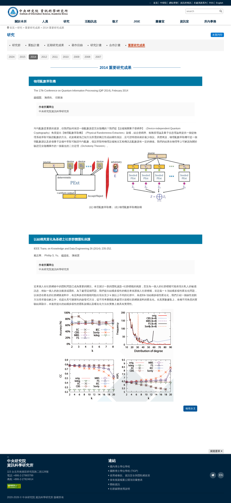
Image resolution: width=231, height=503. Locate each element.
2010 (66, 56)
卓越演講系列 (200, 3)
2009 (76, 56)
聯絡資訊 (114, 484)
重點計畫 (33, 45)
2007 (98, 56)
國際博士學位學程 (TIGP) (123, 471)
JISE (137, 21)
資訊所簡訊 (185, 3)
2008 (87, 56)
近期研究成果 (55, 45)
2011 (55, 56)
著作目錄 (77, 45)
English (219, 3)
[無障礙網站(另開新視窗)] (14, 487)
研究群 (16, 45)
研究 (66, 21)
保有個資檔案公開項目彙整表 (126, 480)
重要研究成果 (32, 27)
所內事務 (210, 21)
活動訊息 (91, 21)
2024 (11, 56)
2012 (44, 56)
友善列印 (217, 34)
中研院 (163, 3)
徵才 (115, 21)
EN (221, 475)
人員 (45, 21)
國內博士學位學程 (119, 466)
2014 (33, 56)
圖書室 (160, 21)
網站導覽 (173, 3)
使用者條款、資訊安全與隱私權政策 (129, 475)
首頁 (155, 3)
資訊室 (184, 21)
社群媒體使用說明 (119, 488)
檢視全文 (190, 408)
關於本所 (21, 21)
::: (150, 3)
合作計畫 (115, 45)
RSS (211, 3)
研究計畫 (96, 45)
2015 (22, 56)
